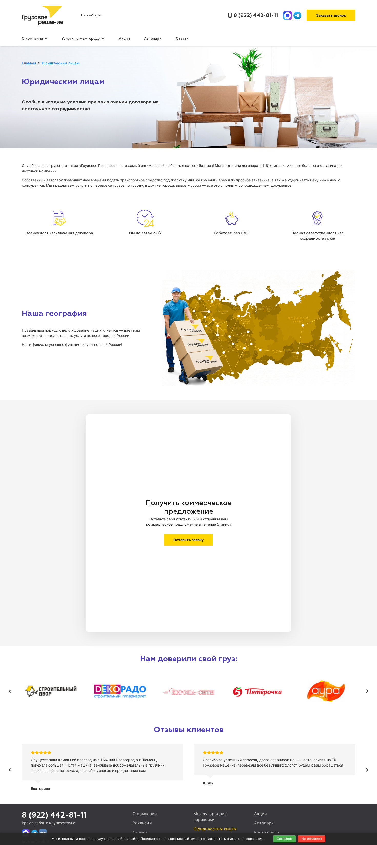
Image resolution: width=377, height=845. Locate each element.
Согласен (284, 839)
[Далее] (367, 691)
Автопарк (264, 823)
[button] (45, 38)
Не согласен (311, 839)
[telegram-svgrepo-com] (297, 15)
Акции (260, 813)
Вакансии (142, 823)
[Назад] (10, 691)
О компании (145, 813)
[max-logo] (287, 15)
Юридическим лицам (215, 828)
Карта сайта (266, 832)
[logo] (42, 15)
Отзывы (140, 832)
